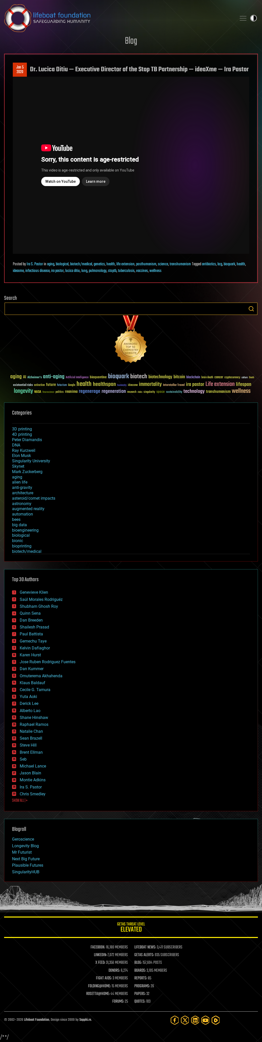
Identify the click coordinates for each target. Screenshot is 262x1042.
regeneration (114, 391)
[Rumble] (216, 1020)
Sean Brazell (31, 738)
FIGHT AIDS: (104, 978)
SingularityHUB (25, 871)
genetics (99, 264)
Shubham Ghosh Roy (39, 606)
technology (194, 392)
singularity (149, 392)
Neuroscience (48, 392)
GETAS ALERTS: (144, 955)
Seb (23, 759)
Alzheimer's (34, 378)
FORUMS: (118, 1001)
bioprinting (21, 546)
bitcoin (179, 377)
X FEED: (100, 962)
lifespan (243, 384)
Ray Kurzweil (23, 450)
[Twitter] (185, 1020)
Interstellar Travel (174, 385)
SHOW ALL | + (20, 800)
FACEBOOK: (98, 947)
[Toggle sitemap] (243, 18)
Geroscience (23, 839)
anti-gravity (22, 487)
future (51, 384)
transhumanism (180, 264)
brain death (207, 377)
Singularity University (31, 461)
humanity (122, 385)
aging (50, 264)
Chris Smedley (33, 794)
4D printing (22, 434)
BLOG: (138, 962)
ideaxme (18, 271)
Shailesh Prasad (34, 627)
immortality (150, 384)
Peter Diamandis (27, 439)
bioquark (229, 264)
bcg (219, 264)
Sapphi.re (85, 1020)
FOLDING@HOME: (99, 986)
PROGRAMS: (142, 986)
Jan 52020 (20, 69)
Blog (131, 41)
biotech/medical (81, 264)
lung (84, 271)
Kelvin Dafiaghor (35, 648)
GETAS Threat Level (131, 928)
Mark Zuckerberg (27, 471)
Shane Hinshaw (34, 717)
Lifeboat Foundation (36, 1020)
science (163, 264)
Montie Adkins (33, 779)
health (110, 264)
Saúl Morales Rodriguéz (41, 599)
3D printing (22, 429)
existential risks (23, 385)
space (160, 392)
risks (140, 392)
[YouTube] (205, 1020)
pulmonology (97, 271)
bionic (17, 540)
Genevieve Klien (34, 592)
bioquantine (98, 377)
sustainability (174, 392)
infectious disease (37, 271)
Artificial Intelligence (77, 377)
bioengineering (25, 530)
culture (245, 377)
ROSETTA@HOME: (98, 994)
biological (62, 264)
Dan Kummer (31, 668)
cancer (218, 377)
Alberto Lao (30, 710)
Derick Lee (29, 703)
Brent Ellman (31, 752)
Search (251, 309)
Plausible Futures (27, 865)
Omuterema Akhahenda (41, 675)
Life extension (220, 384)
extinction (39, 385)
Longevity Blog (25, 845)
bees (16, 519)
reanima (71, 391)
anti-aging (53, 377)
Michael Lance (33, 766)
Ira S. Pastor (35, 264)
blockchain (193, 377)
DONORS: (114, 970)
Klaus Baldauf (32, 682)
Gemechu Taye (33, 641)
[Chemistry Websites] (131, 340)
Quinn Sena (30, 613)
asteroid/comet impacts (33, 498)
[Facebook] (175, 1020)
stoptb (112, 271)
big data (19, 524)
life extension (125, 264)
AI (24, 377)
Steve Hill (28, 745)
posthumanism (146, 264)
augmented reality (28, 508)
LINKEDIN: (100, 955)
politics (60, 392)
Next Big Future (26, 858)
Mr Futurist (22, 852)
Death (251, 377)
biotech (138, 376)
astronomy (21, 503)
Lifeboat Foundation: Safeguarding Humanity (118, 18)
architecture (22, 492)
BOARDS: (140, 970)
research (131, 392)
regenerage (89, 391)
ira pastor (57, 271)
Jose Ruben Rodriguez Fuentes (47, 661)
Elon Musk (21, 455)
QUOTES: (139, 1001)
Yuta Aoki (28, 696)
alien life (19, 482)
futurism (62, 385)
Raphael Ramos (34, 724)
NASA (37, 392)
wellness (155, 271)
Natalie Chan (31, 731)
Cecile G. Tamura (35, 689)
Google (71, 385)
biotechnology (160, 377)
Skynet (18, 466)
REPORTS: (140, 978)
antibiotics (209, 264)
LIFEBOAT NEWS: (145, 947)
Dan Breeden (31, 620)
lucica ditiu (72, 271)
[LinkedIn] (195, 1020)
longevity (23, 391)
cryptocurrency (232, 377)
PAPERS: (140, 994)
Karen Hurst (30, 654)
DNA (16, 445)
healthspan (104, 384)
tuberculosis (126, 271)
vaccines (142, 271)
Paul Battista (31, 634)
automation (22, 514)
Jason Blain (30, 773)
